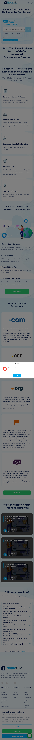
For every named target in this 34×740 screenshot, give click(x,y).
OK (17, 376)
